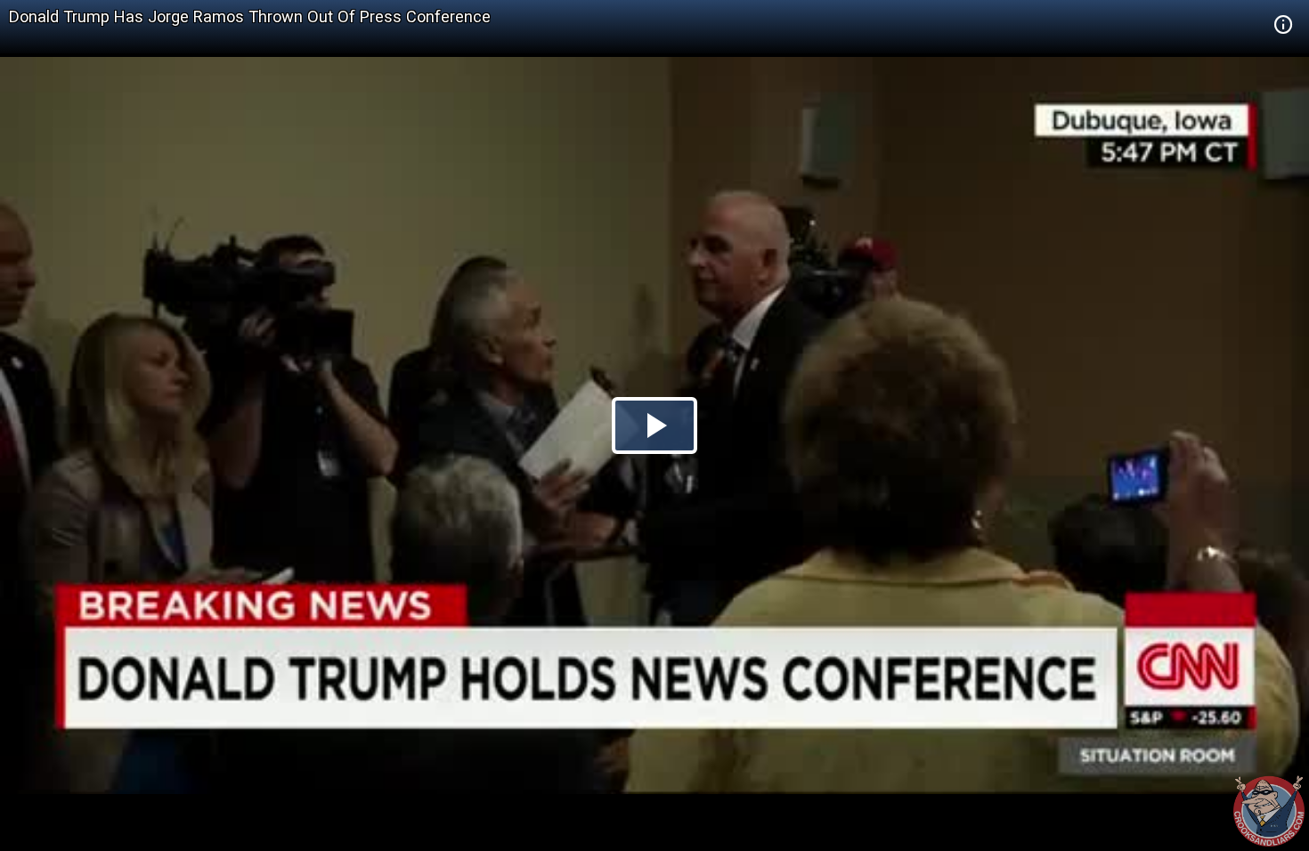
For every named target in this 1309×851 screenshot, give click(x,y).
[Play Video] (654, 425)
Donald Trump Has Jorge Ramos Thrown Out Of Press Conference (250, 16)
